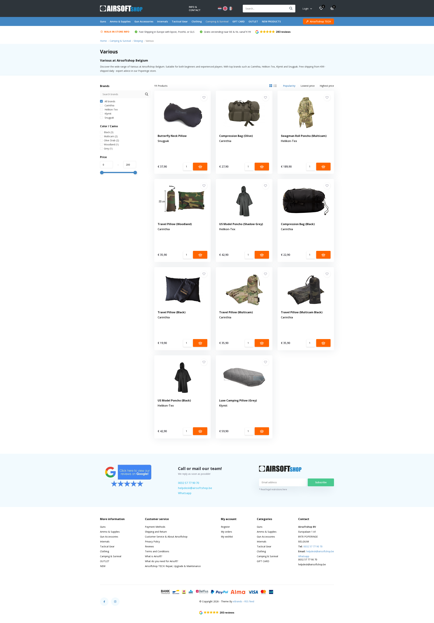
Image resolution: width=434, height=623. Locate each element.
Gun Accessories (143, 21)
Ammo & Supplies (120, 21)
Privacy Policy (152, 541)
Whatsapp (184, 493)
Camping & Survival (217, 21)
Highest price (327, 85)
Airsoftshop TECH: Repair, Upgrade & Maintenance (173, 566)
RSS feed (249, 601)
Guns (103, 21)
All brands (109, 101)
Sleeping (138, 40)
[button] (273, 31)
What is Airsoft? (153, 556)
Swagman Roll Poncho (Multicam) (304, 136)
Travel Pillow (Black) (171, 312)
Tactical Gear (180, 21)
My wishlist (227, 536)
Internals (162, 21)
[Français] (230, 8)
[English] (225, 8)
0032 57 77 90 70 (188, 483)
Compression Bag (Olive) (236, 136)
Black (108, 132)
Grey (108, 148)
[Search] (291, 8)
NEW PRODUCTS (271, 21)
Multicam (111, 136)
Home (103, 40)
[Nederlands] (220, 8)
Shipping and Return (156, 531)
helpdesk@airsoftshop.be (195, 488)
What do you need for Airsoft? (161, 561)
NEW (102, 566)
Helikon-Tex (111, 109)
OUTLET (253, 21)
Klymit (107, 113)
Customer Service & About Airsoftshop (166, 536)
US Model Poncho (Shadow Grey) (241, 224)
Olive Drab (111, 140)
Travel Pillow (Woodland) (175, 224)
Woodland (111, 144)
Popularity (289, 85)
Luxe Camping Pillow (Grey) (238, 400)
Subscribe (321, 482)
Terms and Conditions (157, 551)
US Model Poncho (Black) (174, 400)
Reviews (149, 546)
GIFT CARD (238, 21)
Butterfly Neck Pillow (172, 136)
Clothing (197, 21)
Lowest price (308, 85)
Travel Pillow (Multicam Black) (301, 312)
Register (225, 526)
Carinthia (109, 105)
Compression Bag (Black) (298, 224)
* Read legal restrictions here (273, 489)
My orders (226, 531)
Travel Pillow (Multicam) (236, 312)
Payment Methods (155, 526)
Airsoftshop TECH (320, 21)
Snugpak (109, 117)
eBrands (237, 601)
